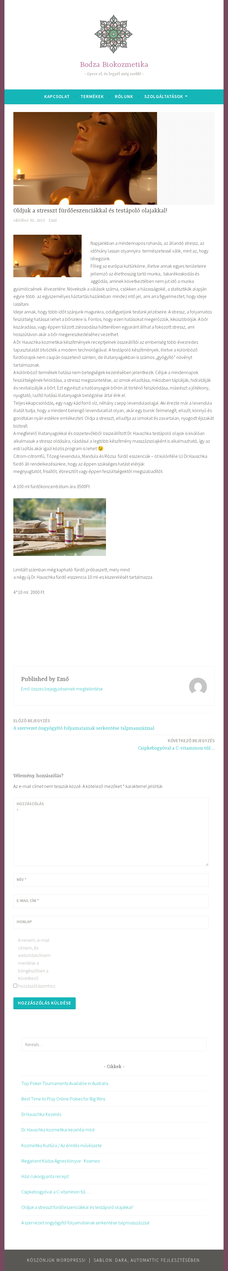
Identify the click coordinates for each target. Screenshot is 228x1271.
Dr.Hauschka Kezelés (41, 1114)
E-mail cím (28, 900)
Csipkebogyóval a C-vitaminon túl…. (176, 744)
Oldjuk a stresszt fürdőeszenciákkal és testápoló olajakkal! (77, 1207)
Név (21, 879)
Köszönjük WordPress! (56, 1260)
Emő (53, 220)
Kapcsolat (57, 96)
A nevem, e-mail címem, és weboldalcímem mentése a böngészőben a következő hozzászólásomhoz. (34, 963)
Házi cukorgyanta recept (45, 1176)
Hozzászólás (30, 807)
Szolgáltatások (163, 96)
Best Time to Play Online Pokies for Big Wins (63, 1099)
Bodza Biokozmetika (114, 65)
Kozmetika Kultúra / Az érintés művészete (61, 1145)
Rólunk (124, 96)
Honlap (24, 921)
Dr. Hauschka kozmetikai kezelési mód (57, 1130)
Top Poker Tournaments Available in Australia (64, 1083)
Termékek (92, 96)
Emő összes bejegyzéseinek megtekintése (62, 689)
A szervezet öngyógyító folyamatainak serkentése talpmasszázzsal (83, 724)
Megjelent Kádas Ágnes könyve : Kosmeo (60, 1161)
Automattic (145, 1260)
